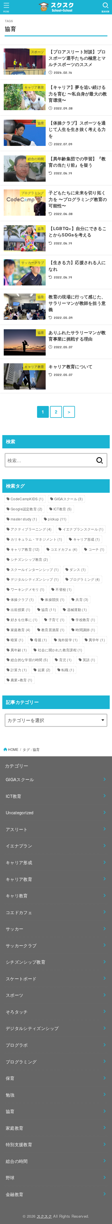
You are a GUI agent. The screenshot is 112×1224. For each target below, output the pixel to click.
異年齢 (19, 649)
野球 (10, 1177)
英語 (89, 659)
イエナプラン (19, 846)
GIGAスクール (68, 498)
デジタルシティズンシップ (35, 579)
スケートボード (21, 978)
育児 (65, 659)
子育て (57, 619)
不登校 (63, 589)
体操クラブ (22, 599)
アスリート (17, 829)
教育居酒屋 (53, 629)
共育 (82, 599)
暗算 (17, 639)
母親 (40, 639)
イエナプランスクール (83, 529)
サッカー (14, 929)
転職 (67, 669)
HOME (13, 749)
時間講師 (85, 629)
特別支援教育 (19, 1144)
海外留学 (68, 639)
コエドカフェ (64, 549)
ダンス (77, 569)
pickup (57, 518)
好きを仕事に (24, 619)
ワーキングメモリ (28, 589)
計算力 (19, 669)
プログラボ (17, 1045)
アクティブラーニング (31, 529)
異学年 (97, 639)
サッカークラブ (21, 945)
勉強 (10, 1095)
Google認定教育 (26, 508)
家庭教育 (20, 629)
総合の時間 (17, 1161)
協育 (48, 609)
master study (24, 518)
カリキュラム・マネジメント (36, 539)
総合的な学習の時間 (29, 659)
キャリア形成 (86, 539)
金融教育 (14, 1194)
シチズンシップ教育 (29, 559)
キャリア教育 (25, 549)
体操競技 (54, 599)
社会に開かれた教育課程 (60, 649)
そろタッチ (17, 1012)
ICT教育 (62, 508)
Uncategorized (20, 812)
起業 (44, 669)
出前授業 (20, 609)
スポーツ (14, 995)
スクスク (44, 1216)
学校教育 (85, 619)
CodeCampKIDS (27, 498)
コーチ (96, 549)
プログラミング (84, 579)
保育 (10, 1078)
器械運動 (77, 609)
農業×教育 (21, 679)
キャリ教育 (17, 895)
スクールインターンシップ (35, 569)
